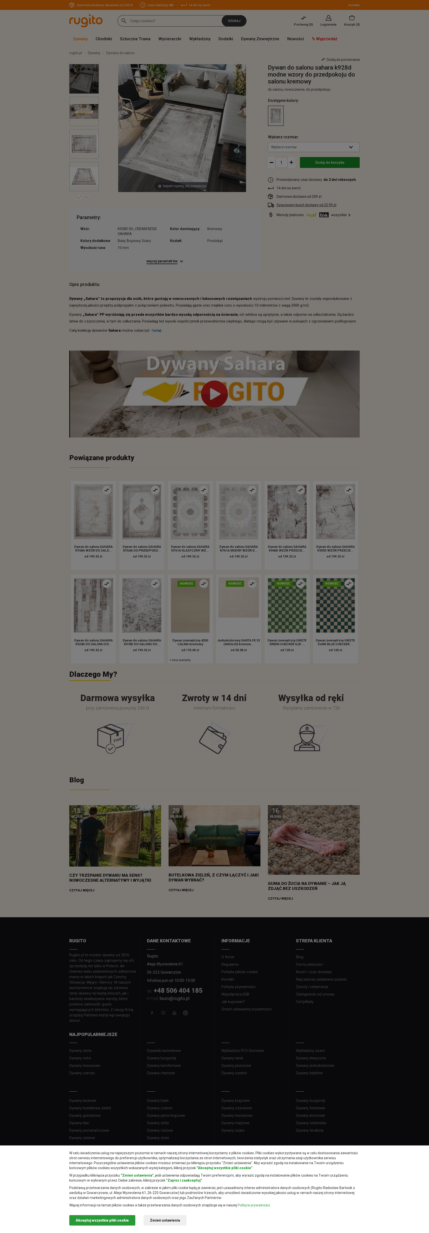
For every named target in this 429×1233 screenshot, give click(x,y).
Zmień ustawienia (165, 1220)
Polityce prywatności (254, 1205)
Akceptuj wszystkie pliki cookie (102, 1220)
